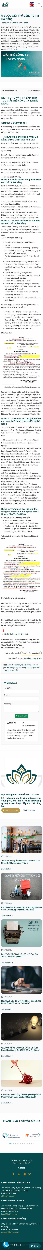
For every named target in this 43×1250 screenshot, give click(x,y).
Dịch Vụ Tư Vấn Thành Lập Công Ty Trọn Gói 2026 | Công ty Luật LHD (19, 955)
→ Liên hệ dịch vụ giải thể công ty (15, 634)
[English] (32, 4)
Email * (6, 695)
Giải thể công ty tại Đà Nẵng (19, 665)
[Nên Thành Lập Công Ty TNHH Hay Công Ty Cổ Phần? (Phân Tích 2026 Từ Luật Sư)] (21, 980)
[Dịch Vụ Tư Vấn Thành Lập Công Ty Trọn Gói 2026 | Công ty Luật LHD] (21, 933)
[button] (39, 1135)
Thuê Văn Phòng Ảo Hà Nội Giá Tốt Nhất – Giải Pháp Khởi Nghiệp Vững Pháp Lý (20, 861)
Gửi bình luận (21, 716)
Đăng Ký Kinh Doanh (20, 23)
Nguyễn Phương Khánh (31, 653)
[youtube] (18, 1174)
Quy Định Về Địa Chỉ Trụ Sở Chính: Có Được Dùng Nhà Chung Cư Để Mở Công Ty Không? (20, 1049)
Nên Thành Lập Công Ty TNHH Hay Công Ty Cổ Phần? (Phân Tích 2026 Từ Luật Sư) (21, 1002)
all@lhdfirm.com (7, 1196)
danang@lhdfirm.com (10, 1232)
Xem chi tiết (6, 869)
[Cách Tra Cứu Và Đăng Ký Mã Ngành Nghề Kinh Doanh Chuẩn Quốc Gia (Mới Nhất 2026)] (21, 1073)
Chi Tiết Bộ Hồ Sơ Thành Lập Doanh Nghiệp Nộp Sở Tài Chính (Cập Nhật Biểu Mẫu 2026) (21, 908)
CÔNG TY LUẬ (27, 1245)
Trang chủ (5, 23)
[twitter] (29, 1174)
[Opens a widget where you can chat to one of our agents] (35, 1246)
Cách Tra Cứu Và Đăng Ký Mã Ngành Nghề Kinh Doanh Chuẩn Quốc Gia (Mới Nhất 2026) (21, 1095)
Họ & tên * (8, 688)
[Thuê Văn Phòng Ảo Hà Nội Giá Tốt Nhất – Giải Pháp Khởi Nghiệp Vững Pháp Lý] (21, 839)
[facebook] (13, 1174)
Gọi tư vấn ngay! (11, 810)
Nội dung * (8, 704)
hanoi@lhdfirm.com (9, 1214)
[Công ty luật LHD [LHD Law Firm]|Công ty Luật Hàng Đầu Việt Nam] (7, 4)
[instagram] (24, 1174)
